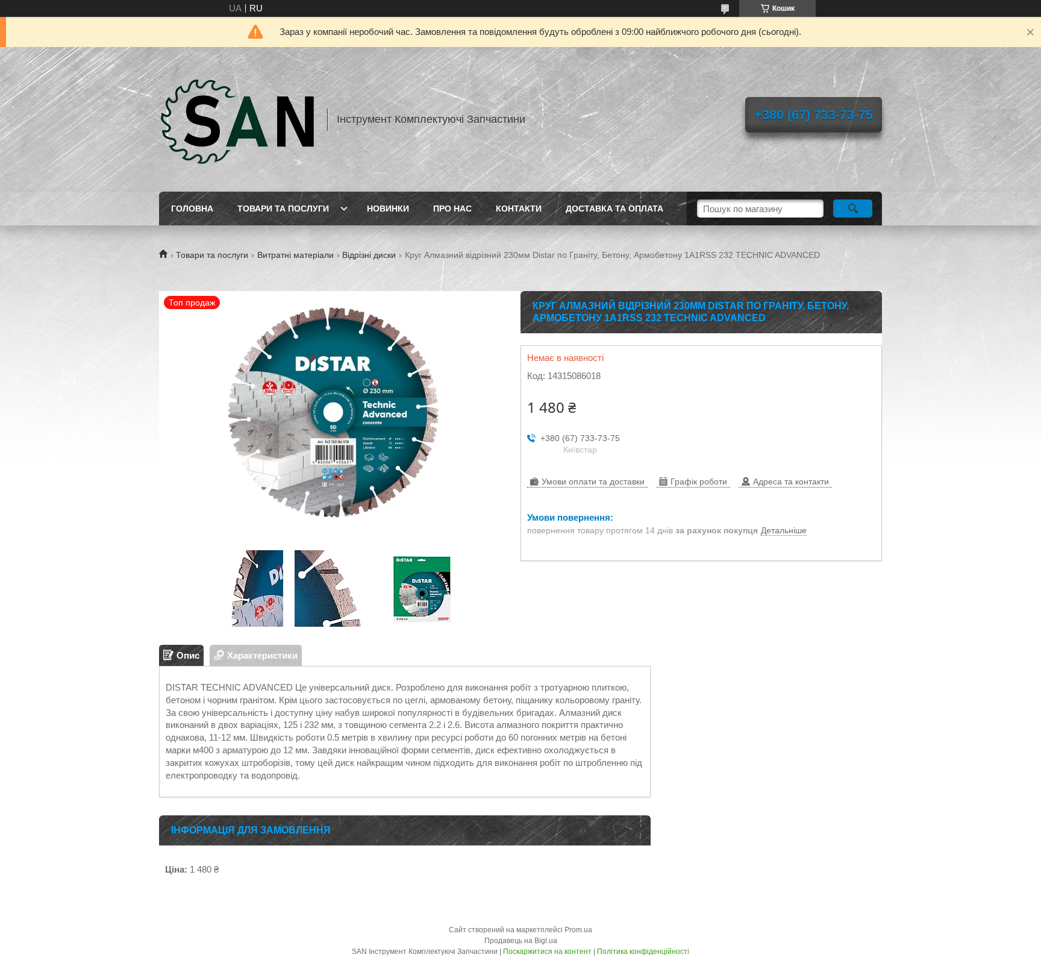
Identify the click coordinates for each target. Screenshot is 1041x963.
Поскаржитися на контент (547, 951)
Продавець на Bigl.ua (520, 940)
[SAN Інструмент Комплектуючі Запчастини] (237, 119)
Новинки (388, 208)
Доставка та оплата (614, 208)
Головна (192, 208)
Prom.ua (578, 930)
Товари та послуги (283, 208)
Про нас (452, 208)
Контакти (519, 208)
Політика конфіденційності (643, 951)
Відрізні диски (369, 255)
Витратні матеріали (295, 255)
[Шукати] (852, 208)
